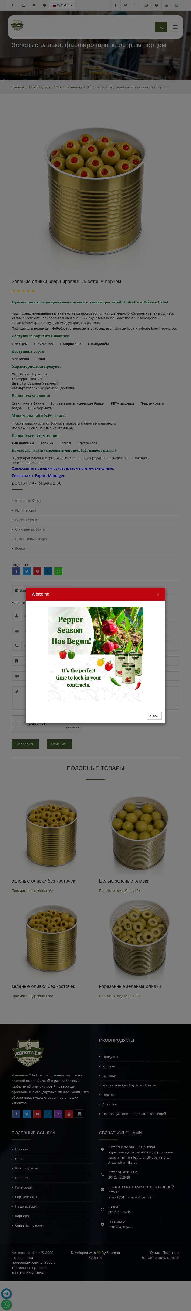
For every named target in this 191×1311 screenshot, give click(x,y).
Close (154, 715)
